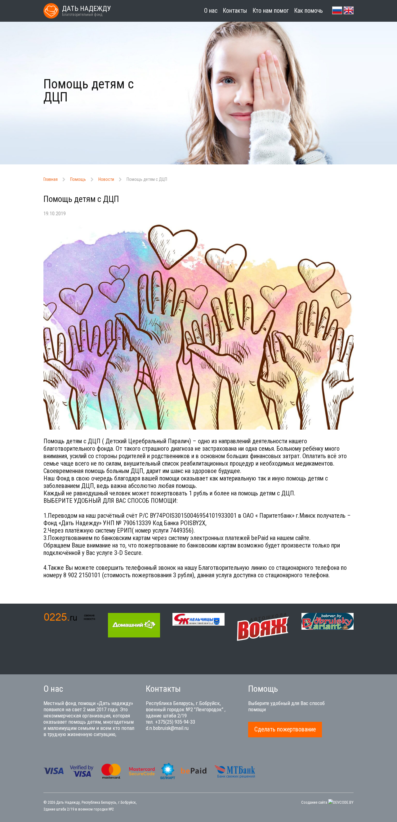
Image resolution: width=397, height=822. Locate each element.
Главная (50, 179)
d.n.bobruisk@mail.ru (167, 728)
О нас (210, 10)
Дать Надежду (68, 802)
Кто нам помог (270, 10)
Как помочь (308, 10)
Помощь (78, 179)
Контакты (235, 10)
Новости (106, 179)
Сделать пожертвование (285, 729)
